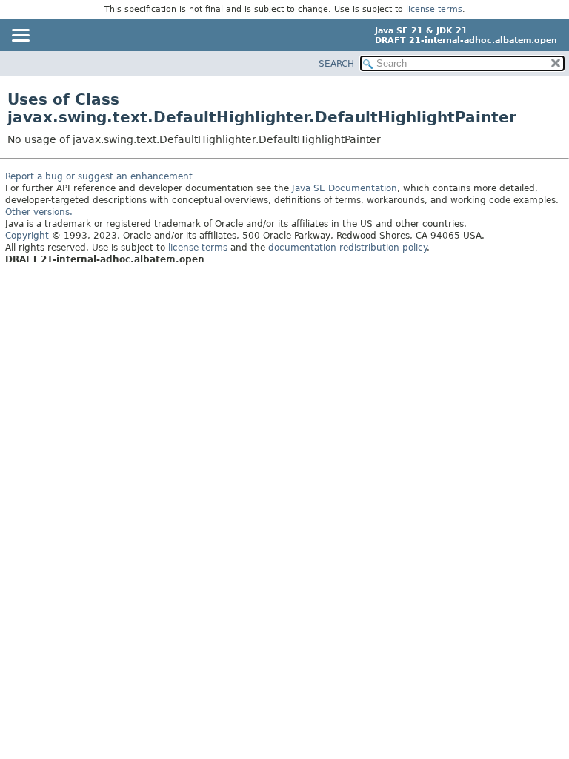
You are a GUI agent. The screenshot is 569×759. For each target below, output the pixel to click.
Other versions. (39, 212)
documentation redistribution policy (347, 247)
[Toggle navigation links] (20, 36)
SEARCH (336, 64)
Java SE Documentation (344, 188)
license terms (434, 9)
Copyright (27, 236)
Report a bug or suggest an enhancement (99, 176)
